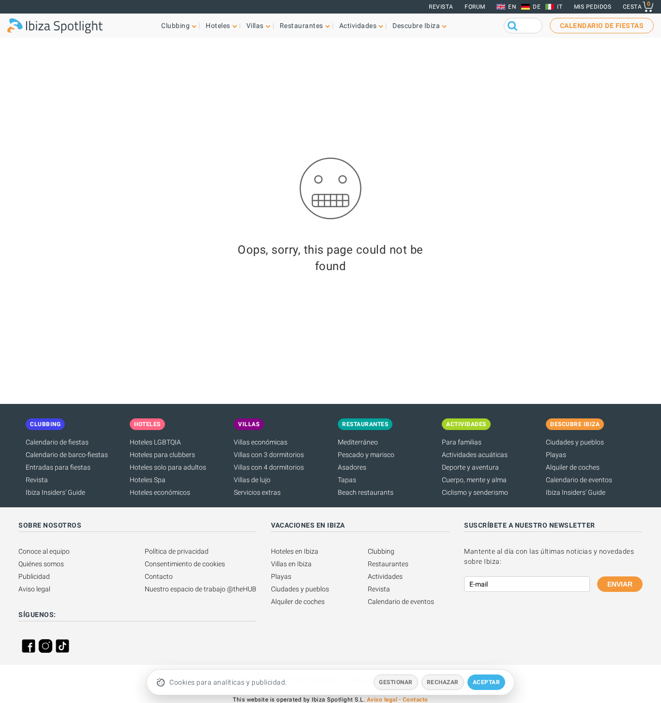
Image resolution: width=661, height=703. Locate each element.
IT (559, 6)
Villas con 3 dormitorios (269, 455)
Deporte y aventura (470, 467)
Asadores (352, 467)
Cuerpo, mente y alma (474, 480)
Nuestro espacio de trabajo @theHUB (200, 589)
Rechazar (443, 682)
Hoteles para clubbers (162, 455)
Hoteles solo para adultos (168, 467)
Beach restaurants (365, 492)
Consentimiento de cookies (185, 564)
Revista (441, 6)
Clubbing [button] (175, 25)
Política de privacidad (177, 551)
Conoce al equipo (44, 551)
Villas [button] (255, 25)
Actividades (385, 576)
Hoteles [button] (218, 25)
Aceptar (486, 682)
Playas (556, 455)
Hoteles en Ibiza (294, 551)
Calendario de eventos (579, 480)
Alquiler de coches (573, 467)
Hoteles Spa (147, 480)
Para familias (461, 442)
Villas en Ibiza (291, 564)
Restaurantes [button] (301, 25)
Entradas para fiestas (58, 467)
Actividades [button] (358, 25)
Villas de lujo (252, 480)
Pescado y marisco (366, 455)
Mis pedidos (593, 6)
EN (512, 6)
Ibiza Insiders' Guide (55, 492)
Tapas (347, 480)
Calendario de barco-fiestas (67, 455)
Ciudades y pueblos (575, 442)
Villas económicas (260, 442)
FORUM (475, 6)
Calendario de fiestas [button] (602, 25)
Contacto (159, 576)
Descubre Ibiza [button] (416, 25)
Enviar (619, 584)
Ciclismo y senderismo (475, 492)
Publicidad (34, 576)
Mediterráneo (358, 442)
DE (537, 6)
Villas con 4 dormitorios (269, 467)
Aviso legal (34, 589)
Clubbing (381, 551)
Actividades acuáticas (475, 455)
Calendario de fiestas (57, 442)
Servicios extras (257, 492)
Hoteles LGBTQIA (155, 442)
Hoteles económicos (160, 492)
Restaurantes (388, 564)
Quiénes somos (41, 564)
